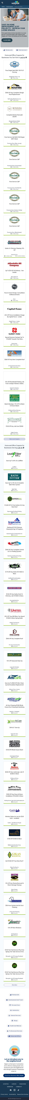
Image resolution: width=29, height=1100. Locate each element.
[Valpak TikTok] (18, 1090)
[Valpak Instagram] (14, 1090)
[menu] (2, 3)
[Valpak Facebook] (10, 1090)
